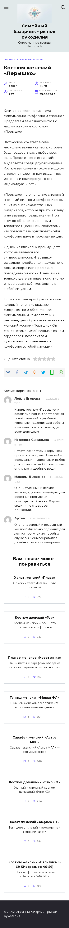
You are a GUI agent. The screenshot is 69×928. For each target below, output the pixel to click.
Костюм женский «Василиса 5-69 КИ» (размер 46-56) (34, 864)
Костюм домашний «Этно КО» (34, 782)
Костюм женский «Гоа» (34, 617)
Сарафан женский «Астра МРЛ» (35, 740)
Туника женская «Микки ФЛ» (34, 697)
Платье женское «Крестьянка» (34, 657)
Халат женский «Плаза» (34, 577)
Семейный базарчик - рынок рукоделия (34, 31)
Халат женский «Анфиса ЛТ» (34, 822)
